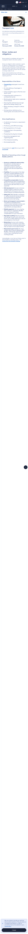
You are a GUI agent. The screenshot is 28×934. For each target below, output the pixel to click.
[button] (22, 2)
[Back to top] (25, 467)
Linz (12, 28)
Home (2, 9)
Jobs (5, 9)
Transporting (7, 84)
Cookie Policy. (8, 926)
